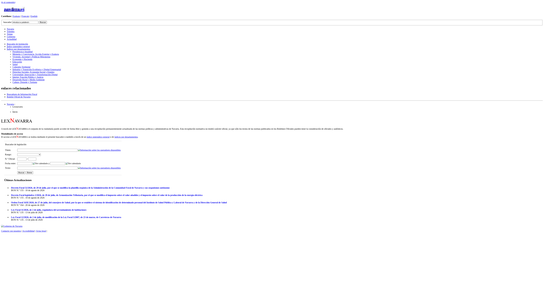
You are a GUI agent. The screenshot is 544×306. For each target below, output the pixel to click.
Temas (10, 34)
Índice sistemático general (18, 46)
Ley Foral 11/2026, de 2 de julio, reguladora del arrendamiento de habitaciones (48, 210)
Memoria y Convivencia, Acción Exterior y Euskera (35, 54)
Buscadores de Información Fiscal (22, 94)
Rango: (8, 154)
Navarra (10, 29)
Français (25, 16)
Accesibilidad (28, 231)
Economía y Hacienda (22, 59)
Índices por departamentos (18, 49)
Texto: (8, 168)
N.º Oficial (10, 159)
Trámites (10, 31)
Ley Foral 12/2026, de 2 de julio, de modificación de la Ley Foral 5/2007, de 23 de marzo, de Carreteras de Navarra (66, 217)
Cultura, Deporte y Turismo (24, 82)
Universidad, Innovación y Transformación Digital (35, 74)
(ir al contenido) (8, 2)
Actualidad (12, 39)
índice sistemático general (98, 137)
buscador (7, 22)
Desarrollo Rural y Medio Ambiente (28, 79)
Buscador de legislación (17, 44)
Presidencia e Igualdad (22, 51)
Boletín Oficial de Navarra (18, 97)
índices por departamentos (126, 137)
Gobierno (11, 36)
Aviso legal (41, 231)
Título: (8, 150)
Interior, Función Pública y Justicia (27, 77)
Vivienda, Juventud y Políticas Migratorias (31, 57)
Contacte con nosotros (11, 231)
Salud (15, 64)
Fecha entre (10, 163)
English (34, 16)
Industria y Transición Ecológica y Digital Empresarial (36, 69)
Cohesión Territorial (21, 67)
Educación (17, 62)
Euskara (16, 16)
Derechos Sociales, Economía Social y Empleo (33, 72)
